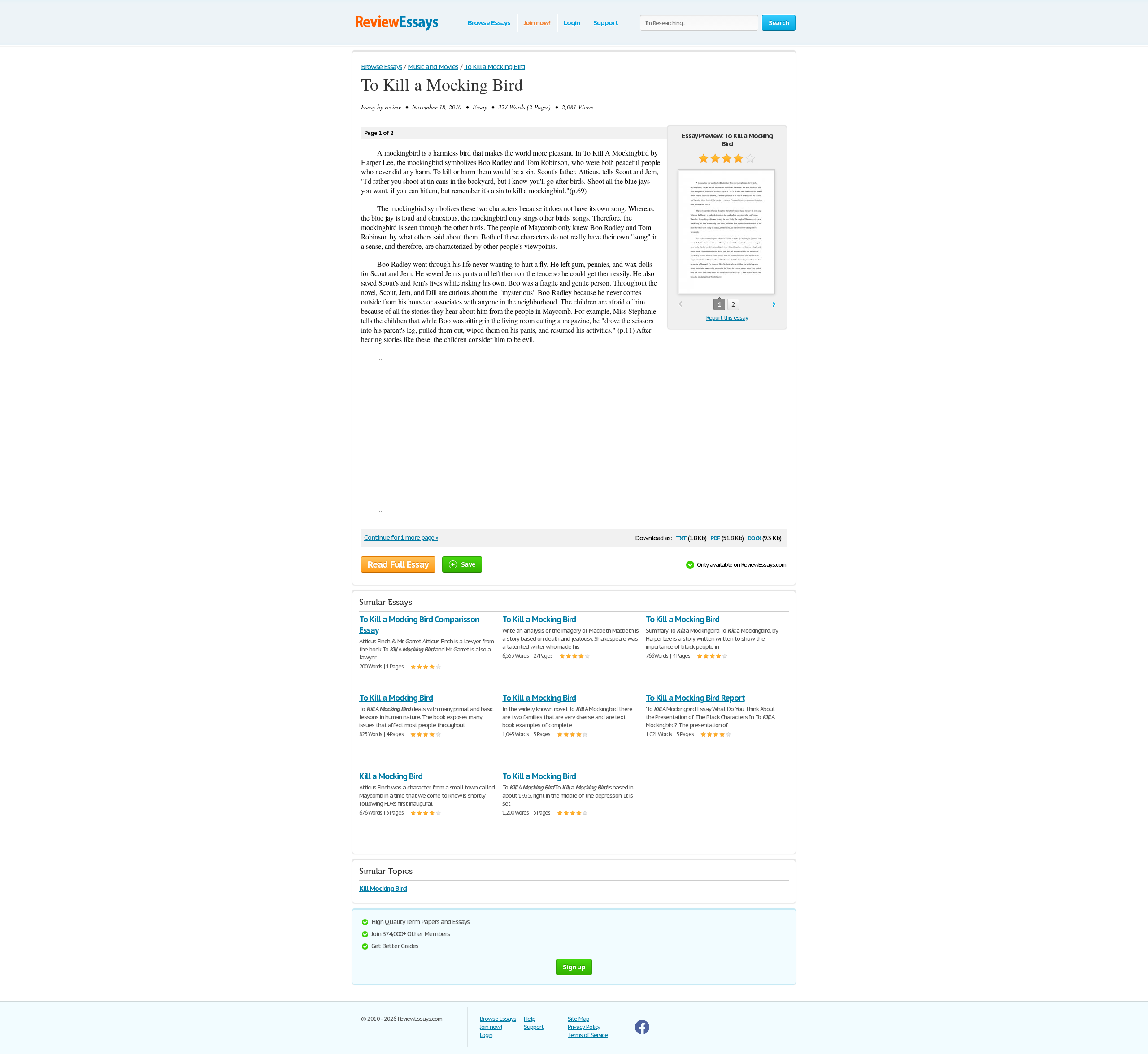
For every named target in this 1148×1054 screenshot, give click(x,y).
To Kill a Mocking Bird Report (695, 698)
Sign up (574, 967)
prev (680, 304)
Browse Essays (489, 22)
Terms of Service (588, 1035)
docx (754, 537)
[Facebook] (642, 1032)
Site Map (578, 1019)
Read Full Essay (398, 564)
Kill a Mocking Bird (390, 776)
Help (529, 1019)
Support (605, 22)
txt (681, 537)
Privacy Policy (584, 1027)
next (774, 304)
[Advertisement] (574, 433)
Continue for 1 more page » (401, 538)
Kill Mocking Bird (383, 888)
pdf (715, 537)
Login (572, 22)
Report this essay (727, 317)
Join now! (537, 22)
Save (468, 564)
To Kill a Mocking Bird (539, 619)
